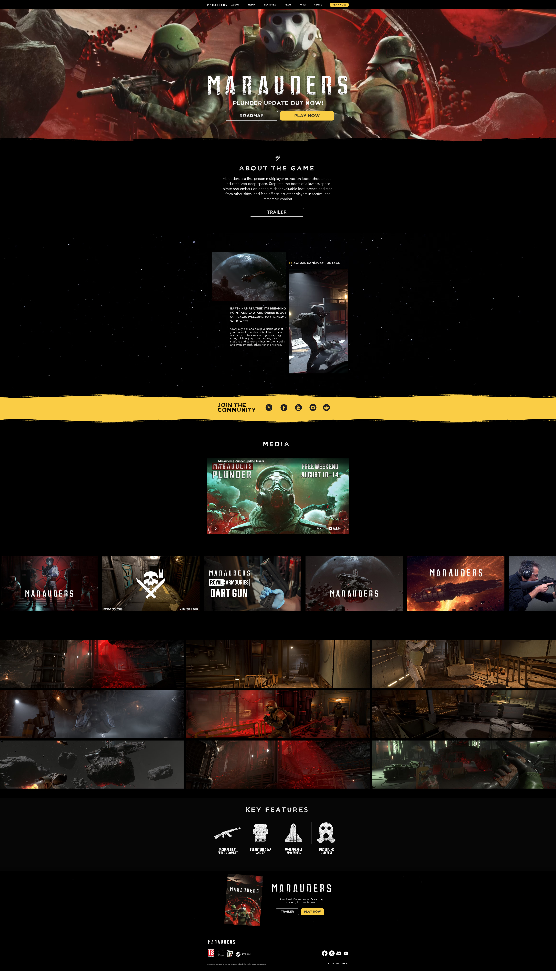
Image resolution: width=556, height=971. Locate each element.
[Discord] (339, 953)
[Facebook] (325, 953)
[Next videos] (552, 583)
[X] (332, 953)
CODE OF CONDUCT (338, 963)
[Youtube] (346, 953)
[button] (92, 664)
